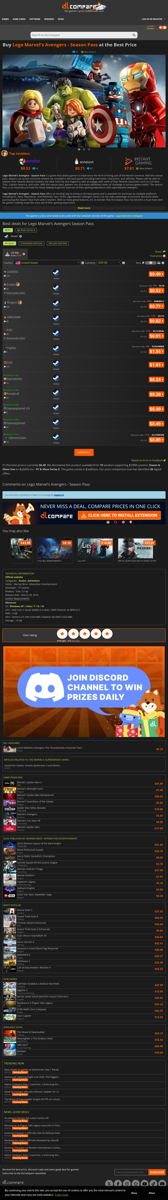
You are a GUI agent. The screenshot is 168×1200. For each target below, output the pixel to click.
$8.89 (156, 440)
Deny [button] (134, 1193)
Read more (84, 207)
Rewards (49, 19)
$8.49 (156, 409)
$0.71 (156, 306)
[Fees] (150, 263)
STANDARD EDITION (31, 243)
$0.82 (156, 321)
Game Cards (19, 19)
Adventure (34, 580)
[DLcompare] (13, 1182)
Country (8, 263)
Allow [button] (152, 1193)
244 (8, 275)
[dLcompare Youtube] (144, 1184)
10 (7, 383)
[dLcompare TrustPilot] (135, 1184)
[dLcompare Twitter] (108, 1184)
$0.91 (156, 336)
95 (7, 288)
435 (8, 306)
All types (9, 243)
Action (22, 580)
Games (5, 19)
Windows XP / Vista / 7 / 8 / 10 (27, 606)
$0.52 (156, 290)
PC (9, 230)
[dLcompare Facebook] (117, 1184)
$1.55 (156, 351)
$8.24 (156, 379)
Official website (14, 577)
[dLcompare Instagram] (126, 1184)
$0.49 (156, 274)
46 (7, 334)
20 (7, 397)
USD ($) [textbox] (102, 262)
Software (35, 19)
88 (7, 321)
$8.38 (156, 394)
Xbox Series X (28, 230)
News (61, 19)
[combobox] (47, 262)
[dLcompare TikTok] (152, 1184)
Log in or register (152, 19)
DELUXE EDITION (58, 243)
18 (7, 442)
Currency (90, 263)
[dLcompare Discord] (161, 1184)
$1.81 (156, 365)
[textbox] (27, 262)
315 (8, 366)
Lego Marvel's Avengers (129, 215)
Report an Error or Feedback (147, 460)
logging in (59, 494)
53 (7, 427)
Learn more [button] (61, 1194)
